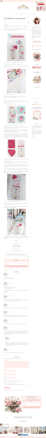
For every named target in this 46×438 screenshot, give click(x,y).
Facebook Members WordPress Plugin (36, 98)
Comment (5, 360)
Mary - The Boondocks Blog (10, 311)
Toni (7, 273)
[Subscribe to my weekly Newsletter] (37, 61)
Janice (8, 282)
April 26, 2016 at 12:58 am (10, 320)
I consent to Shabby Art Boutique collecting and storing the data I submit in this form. (16, 385)
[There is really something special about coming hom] (34, 430)
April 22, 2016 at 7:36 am (9, 296)
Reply (4, 294)
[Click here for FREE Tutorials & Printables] (37, 79)
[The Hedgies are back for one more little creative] (3, 430)
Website (5, 376)
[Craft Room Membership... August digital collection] (27, 430)
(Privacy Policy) (27, 384)
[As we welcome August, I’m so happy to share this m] (11, 430)
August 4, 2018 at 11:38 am (10, 349)
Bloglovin (17, 248)
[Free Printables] (37, 67)
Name (5, 369)
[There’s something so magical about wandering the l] (42, 430)
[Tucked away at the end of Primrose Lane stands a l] (19, 430)
